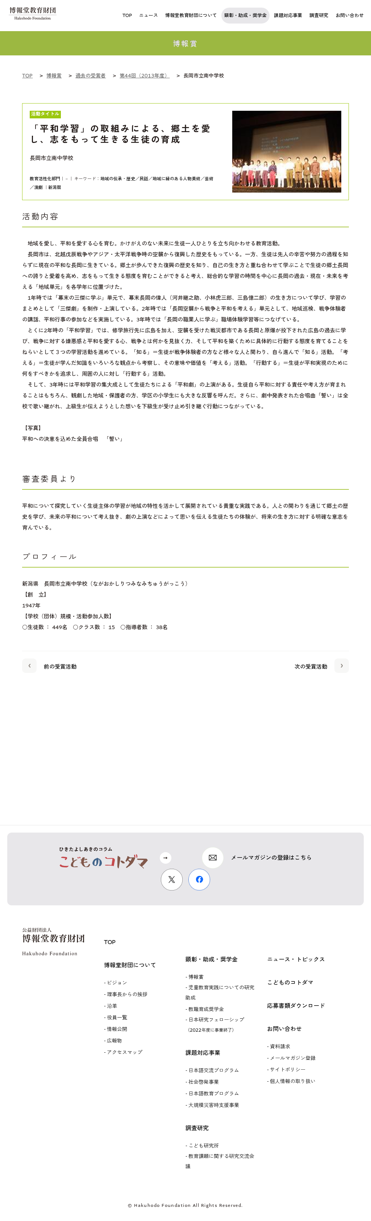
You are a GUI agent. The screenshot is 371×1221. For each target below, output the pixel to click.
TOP (110, 942)
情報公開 (117, 1029)
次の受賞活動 (311, 666)
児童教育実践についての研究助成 (220, 992)
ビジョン (117, 983)
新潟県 (54, 187)
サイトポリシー (287, 1069)
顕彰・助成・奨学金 (212, 959)
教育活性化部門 (45, 179)
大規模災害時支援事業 (213, 1105)
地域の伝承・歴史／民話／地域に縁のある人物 (146, 179)
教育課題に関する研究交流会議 (220, 1161)
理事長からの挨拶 (127, 994)
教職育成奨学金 (206, 1009)
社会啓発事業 (203, 1082)
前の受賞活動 (60, 666)
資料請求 (280, 1046)
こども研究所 (203, 1145)
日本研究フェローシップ (215, 1024)
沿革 (112, 1006)
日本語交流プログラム (213, 1070)
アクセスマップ (124, 1052)
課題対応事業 (203, 1053)
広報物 (114, 1040)
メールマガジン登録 (293, 1058)
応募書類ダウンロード (296, 1006)
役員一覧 (117, 1017)
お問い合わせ (284, 1029)
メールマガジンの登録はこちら (271, 858)
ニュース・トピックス (296, 959)
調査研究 (197, 1128)
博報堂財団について (130, 965)
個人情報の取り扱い (293, 1081)
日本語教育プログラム (213, 1093)
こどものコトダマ (290, 982)
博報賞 (196, 977)
